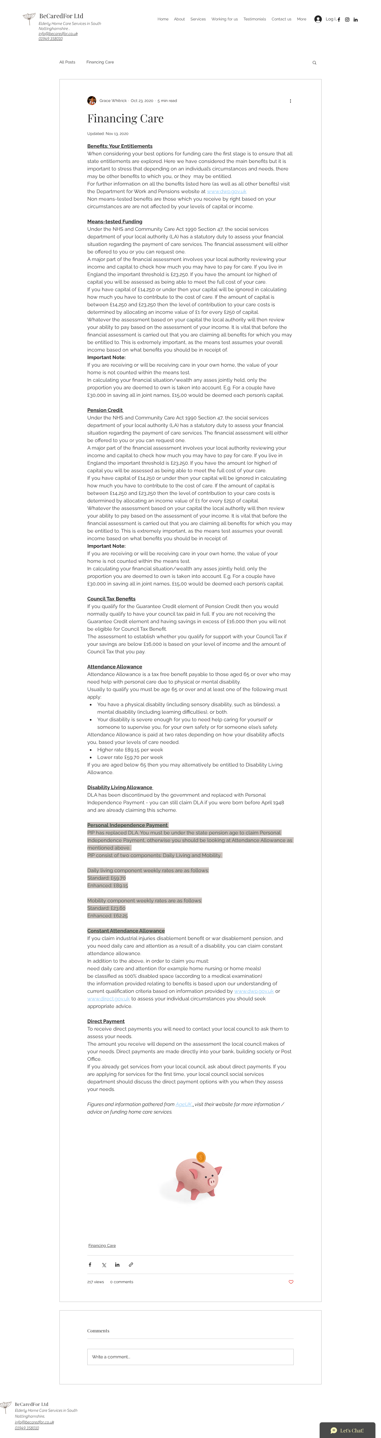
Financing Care (100, 62)
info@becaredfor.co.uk (58, 33)
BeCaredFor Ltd (61, 15)
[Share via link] (131, 1264)
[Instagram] (347, 19)
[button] (314, 62)
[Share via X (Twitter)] (103, 1264)
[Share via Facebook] (90, 1264)
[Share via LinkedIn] (117, 1264)
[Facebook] (339, 19)
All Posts (67, 62)
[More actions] (290, 100)
